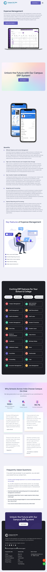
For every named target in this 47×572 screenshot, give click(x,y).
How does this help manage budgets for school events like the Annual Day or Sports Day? (24, 500)
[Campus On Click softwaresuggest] (11, 548)
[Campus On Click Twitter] (5, 545)
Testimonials (21, 558)
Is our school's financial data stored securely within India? (21, 503)
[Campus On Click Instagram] (11, 545)
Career (6, 554)
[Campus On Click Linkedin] (9, 545)
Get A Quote (23, 524)
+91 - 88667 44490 (35, 555)
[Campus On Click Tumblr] (13, 545)
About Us (20, 554)
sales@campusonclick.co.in (37, 554)
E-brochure (20, 562)
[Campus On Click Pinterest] (15, 545)
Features (20, 556)
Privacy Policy (8, 562)
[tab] (8, 297)
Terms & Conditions (9, 558)
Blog (19, 560)
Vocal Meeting (21, 563)
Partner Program (8, 556)
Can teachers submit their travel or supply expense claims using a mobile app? (23, 496)
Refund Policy (8, 560)
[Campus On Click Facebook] (7, 545)
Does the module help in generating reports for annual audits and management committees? (23, 491)
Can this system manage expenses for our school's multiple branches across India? (24, 480)
